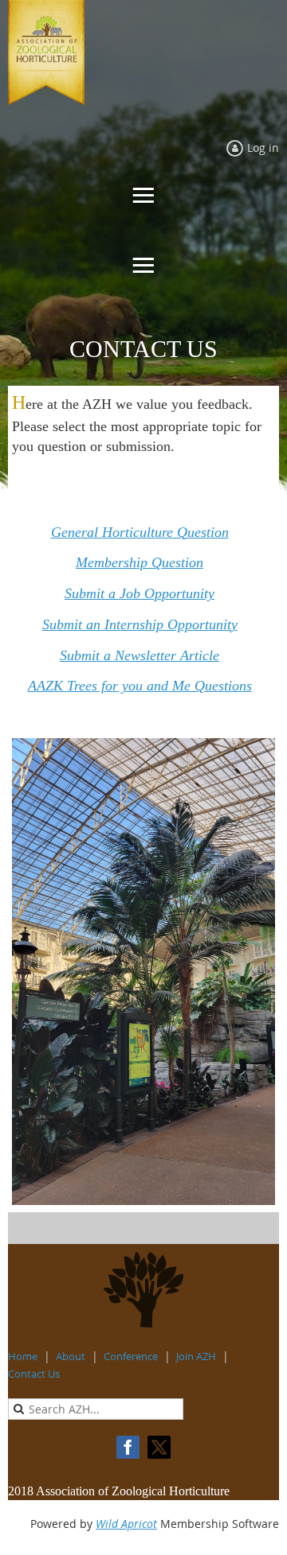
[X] (159, 1447)
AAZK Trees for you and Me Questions (140, 686)
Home (22, 1356)
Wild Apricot (126, 1523)
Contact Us (34, 1373)
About (70, 1356)
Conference (131, 1356)
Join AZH (196, 1356)
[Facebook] (128, 1447)
